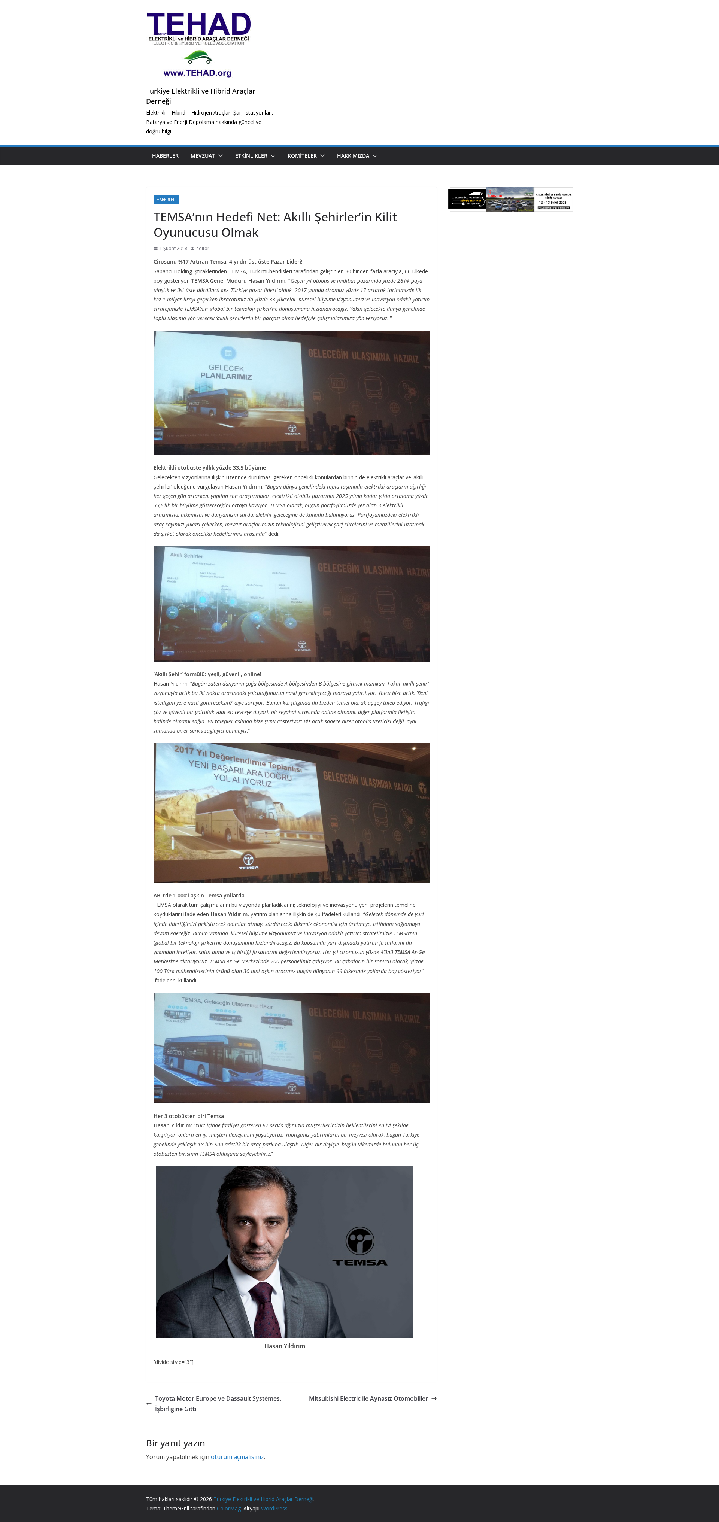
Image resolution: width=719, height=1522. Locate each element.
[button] (219, 156)
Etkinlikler (251, 155)
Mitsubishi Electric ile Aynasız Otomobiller (368, 1398)
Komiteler (302, 155)
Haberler (165, 155)
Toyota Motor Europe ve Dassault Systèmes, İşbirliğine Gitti (218, 1403)
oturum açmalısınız (237, 1457)
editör (202, 248)
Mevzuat (203, 155)
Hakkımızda (353, 155)
